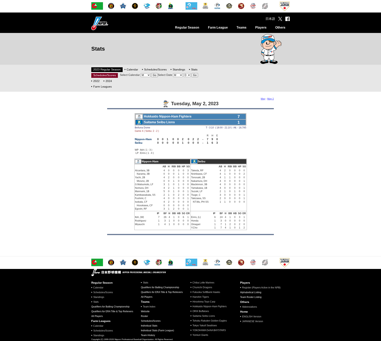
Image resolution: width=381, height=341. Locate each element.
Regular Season (187, 27)
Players (261, 27)
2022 (96, 81)
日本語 (270, 18)
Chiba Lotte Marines (203, 282)
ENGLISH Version (251, 316)
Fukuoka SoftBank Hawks (206, 292)
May (263, 98)
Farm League (218, 27)
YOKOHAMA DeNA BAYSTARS (209, 330)
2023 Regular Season (107, 69)
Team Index (149, 306)
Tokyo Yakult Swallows (204, 325)
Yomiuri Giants (200, 335)
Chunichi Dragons (202, 287)
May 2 (270, 98)
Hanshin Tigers (200, 297)
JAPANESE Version (252, 321)
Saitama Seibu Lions (203, 316)
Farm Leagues (102, 86)
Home (244, 311)
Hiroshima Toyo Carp (203, 301)
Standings (179, 69)
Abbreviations (249, 306)
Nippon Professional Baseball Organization (109, 23)
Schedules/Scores (155, 69)
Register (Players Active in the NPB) (262, 287)
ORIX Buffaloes (200, 311)
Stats (194, 69)
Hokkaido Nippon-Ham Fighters (209, 306)
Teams (241, 27)
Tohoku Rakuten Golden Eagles (209, 320)
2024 (109, 81)
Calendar (132, 69)
